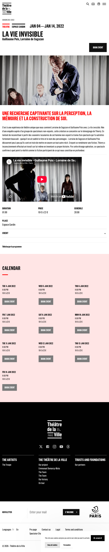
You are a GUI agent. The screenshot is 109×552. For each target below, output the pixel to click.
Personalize (67, 545)
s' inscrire (69, 512)
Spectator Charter (37, 533)
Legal (58, 529)
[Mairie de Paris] (95, 516)
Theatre (6, 26)
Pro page (33, 529)
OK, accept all (98, 538)
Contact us (46, 529)
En (17, 529)
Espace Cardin (18, 26)
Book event (98, 47)
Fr (13, 529)
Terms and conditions (74, 529)
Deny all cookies (52, 545)
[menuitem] (18, 471)
